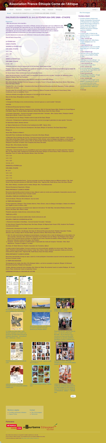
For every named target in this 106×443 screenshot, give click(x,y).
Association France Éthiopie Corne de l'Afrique (43, 4)
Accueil (11, 9)
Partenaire (50, 9)
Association (19, 9)
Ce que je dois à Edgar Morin (88, 65)
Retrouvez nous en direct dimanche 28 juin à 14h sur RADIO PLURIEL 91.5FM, (89, 54)
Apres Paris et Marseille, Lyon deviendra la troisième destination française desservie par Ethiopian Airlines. (40, 327)
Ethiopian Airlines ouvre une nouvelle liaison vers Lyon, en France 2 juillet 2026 (41, 310)
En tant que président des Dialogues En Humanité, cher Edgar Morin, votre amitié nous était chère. (90, 69)
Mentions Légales (13, 410)
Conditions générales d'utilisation (17, 412)
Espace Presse (13, 414)
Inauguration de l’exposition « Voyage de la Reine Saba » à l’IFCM (65, 310)
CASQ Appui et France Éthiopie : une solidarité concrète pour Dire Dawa (90, 60)
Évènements (36, 9)
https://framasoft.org (35, 438)
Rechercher (34, 414)
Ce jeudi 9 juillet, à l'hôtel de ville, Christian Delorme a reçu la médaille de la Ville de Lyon (89, 35)
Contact (94, 9)
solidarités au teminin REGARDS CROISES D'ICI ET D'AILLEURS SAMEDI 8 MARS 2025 (65, 362)
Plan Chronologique (85, 12)
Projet (43, 9)
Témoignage (59, 9)
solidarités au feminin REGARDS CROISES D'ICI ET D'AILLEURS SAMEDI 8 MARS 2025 (16, 385)
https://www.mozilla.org (26, 438)
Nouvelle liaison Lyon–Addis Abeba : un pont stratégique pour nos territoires (16, 310)
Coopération (27, 9)
